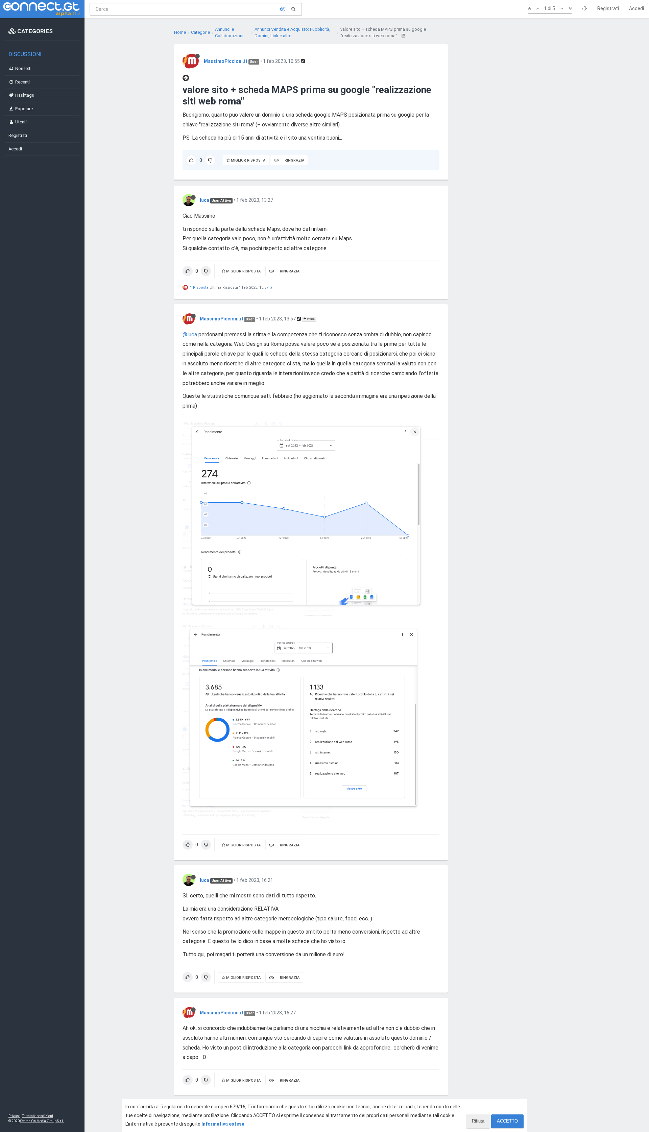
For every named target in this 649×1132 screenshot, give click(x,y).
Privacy (14, 1116)
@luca (310, 318)
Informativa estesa (222, 1124)
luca (204, 200)
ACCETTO (507, 1121)
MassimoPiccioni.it (225, 61)
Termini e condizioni (37, 1116)
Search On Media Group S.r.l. (42, 1121)
